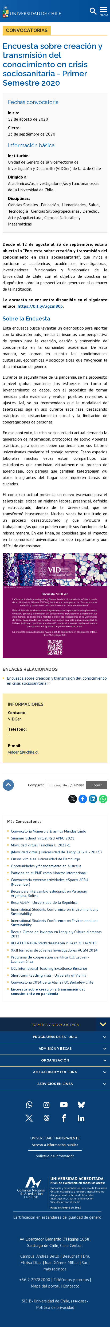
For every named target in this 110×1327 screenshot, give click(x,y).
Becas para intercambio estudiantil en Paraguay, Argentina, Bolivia (49, 893)
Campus (27, 1256)
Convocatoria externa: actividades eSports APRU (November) (49, 881)
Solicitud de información (55, 1156)
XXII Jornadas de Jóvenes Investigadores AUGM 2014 (54, 950)
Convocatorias (27, 30)
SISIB (27, 1301)
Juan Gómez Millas (61, 1262)
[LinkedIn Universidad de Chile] (81, 1118)
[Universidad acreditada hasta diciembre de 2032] (62, 1191)
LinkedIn (93, 799)
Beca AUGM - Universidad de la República (44, 902)
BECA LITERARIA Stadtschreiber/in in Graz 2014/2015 (54, 943)
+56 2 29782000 (34, 1279)
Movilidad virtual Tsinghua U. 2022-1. (41, 845)
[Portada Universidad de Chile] (33, 11)
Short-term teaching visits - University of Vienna (48, 975)
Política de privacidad (55, 1307)
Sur (84, 1262)
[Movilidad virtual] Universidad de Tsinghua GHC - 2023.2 (57, 852)
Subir (8, 785)
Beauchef (71, 1256)
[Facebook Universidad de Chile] (63, 1118)
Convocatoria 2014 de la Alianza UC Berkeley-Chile (52, 982)
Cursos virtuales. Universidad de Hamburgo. (46, 859)
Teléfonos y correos (71, 1279)
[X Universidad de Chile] (29, 1118)
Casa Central (71, 1245)
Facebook (82, 799)
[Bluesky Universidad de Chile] (81, 1104)
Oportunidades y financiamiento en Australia (46, 865)
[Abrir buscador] (93, 11)
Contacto (71, 1286)
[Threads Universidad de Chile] (46, 1118)
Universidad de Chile (51, 1301)
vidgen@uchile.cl (23, 752)
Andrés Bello (47, 1256)
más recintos (55, 1268)
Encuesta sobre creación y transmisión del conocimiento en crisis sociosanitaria (57, 681)
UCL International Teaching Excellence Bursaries (49, 968)
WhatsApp (103, 799)
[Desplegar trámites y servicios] (103, 1024)
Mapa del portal (45, 1286)
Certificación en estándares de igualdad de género (57, 1217)
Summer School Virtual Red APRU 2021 (42, 838)
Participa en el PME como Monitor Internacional (49, 872)
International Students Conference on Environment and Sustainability (55, 911)
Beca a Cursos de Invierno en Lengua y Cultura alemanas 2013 (56, 933)
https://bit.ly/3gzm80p (40, 306)
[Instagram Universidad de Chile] (46, 1104)
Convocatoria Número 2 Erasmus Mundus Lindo (48, 831)
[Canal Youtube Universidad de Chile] (63, 1104)
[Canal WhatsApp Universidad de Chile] (29, 1104)
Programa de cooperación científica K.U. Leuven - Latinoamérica (50, 959)
